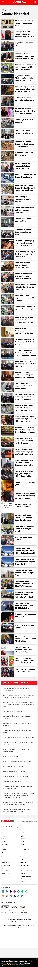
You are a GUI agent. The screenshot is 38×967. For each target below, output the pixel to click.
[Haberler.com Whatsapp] (22, 891)
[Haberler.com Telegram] (18, 896)
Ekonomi (3, 836)
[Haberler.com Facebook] (6, 891)
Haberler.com (5, 857)
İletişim (17, 827)
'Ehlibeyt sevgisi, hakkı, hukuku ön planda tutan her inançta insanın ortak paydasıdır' (18, 803)
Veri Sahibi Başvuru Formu (28, 870)
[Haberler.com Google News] (2, 891)
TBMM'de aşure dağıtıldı (10, 756)
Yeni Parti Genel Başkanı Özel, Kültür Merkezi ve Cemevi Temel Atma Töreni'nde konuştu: (18, 696)
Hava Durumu (5, 860)
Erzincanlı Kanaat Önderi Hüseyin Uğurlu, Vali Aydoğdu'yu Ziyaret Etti (17, 689)
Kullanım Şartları (25, 860)
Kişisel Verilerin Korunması (28, 868)
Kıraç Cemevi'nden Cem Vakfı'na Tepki (15, 776)
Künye (22, 827)
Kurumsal (23, 857)
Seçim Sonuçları (6, 865)
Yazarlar (22, 847)
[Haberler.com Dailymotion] (22, 896)
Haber (12, 922)
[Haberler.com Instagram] (14, 891)
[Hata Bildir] (18, 925)
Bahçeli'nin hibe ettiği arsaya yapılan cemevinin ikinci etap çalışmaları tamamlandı (18, 810)
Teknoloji (23, 839)
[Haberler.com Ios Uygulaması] (5, 907)
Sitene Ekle (23, 881)
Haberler (4, 833)
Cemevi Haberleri (15, 10)
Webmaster (23, 873)
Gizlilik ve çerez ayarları (8, 925)
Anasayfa (4, 10)
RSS (21, 879)
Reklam (11, 827)
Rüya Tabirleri (5, 870)
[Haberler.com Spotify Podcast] (26, 891)
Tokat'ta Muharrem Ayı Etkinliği (13, 766)
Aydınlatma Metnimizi (7, 965)
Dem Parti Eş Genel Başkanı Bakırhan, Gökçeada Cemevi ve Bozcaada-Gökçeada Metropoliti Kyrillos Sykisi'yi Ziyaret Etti (18, 795)
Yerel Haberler (24, 849)
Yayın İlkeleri (30, 827)
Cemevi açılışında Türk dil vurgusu (14, 781)
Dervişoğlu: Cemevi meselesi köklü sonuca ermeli (19, 737)
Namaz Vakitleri (5, 862)
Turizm (22, 844)
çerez (32, 960)
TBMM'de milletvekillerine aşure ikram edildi (17, 761)
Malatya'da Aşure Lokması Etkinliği (14, 771)
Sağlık (22, 836)
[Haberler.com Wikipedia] (6, 896)
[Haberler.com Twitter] (10, 891)
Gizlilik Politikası (24, 862)
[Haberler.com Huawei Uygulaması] (23, 907)
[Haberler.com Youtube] (10, 896)
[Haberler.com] (7, 821)
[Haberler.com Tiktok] (14, 896)
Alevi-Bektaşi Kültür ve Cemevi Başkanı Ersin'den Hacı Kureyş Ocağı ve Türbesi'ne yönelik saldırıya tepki (18, 704)
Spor (2, 839)
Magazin (3, 841)
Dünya (3, 852)
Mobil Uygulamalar (25, 876)
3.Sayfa (3, 849)
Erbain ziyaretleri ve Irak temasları (13, 711)
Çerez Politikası (24, 865)
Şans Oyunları (5, 868)
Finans (22, 841)
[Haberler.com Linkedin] (18, 891)
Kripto (3, 847)
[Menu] (2, 2)
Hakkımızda (4, 827)
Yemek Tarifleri (5, 873)
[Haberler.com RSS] (2, 896)
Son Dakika (4, 844)
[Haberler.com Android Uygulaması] (14, 907)
